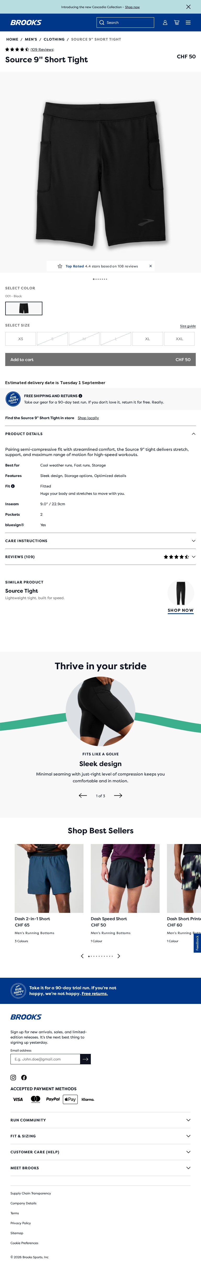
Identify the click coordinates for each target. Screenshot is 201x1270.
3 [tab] (93, 956)
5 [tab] (98, 956)
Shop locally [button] (88, 418)
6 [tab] (101, 956)
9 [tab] (109, 956)
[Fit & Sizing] (100, 1136)
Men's (31, 39)
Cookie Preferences (24, 1243)
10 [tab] (112, 956)
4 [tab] (96, 956)
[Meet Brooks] (100, 1168)
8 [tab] (106, 956)
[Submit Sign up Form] (85, 1059)
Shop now (132, 7)
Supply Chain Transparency (30, 1193)
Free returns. (95, 993)
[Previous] (83, 796)
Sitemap (16, 1233)
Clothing (54, 39)
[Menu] (188, 22)
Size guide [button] (188, 326)
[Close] (188, 7)
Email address (20, 1050)
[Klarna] (87, 1099)
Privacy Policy (20, 1223)
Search (113, 22)
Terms (14, 1213)
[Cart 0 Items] (176, 22)
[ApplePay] (70, 1099)
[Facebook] (24, 1077)
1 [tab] (89, 956)
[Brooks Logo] (100, 1017)
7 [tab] (104, 956)
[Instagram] (13, 1077)
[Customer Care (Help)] (100, 1152)
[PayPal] (53, 1099)
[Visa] (17, 1099)
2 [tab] (91, 956)
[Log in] (165, 22)
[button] (100, 172)
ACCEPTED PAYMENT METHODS (43, 1088)
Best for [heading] (12, 465)
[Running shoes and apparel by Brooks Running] (26, 22)
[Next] (118, 796)
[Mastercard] (35, 1099)
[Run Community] (100, 1120)
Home (12, 39)
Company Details (23, 1203)
